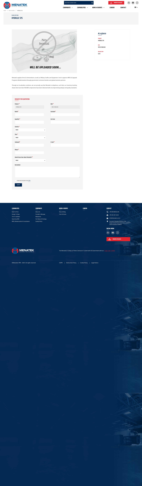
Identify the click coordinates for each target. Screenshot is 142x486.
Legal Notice (94, 263)
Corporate (66, 7)
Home (5, 11)
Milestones (38, 216)
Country (17, 127)
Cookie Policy (84, 263)
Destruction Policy (71, 263)
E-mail (53, 142)
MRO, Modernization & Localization (21, 221)
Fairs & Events (62, 214)
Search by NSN (11, 11)
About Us (38, 212)
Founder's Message (40, 214)
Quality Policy (39, 221)
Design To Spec (16, 214)
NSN (52, 104)
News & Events (97, 7)
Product (17, 104)
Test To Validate (16, 216)
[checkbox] (15, 180)
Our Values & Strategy (41, 219)
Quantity (17, 119)
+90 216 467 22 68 (114, 215)
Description (17, 165)
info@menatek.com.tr (114, 218)
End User (53, 119)
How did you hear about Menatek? (24, 157)
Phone (17, 150)
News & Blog (62, 212)
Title (16, 134)
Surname (53, 112)
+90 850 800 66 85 (114, 212)
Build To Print (15, 212)
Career (112, 7)
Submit (18, 185)
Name (16, 112)
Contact (123, 7)
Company (17, 142)
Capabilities (81, 7)
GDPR (29, 180)
